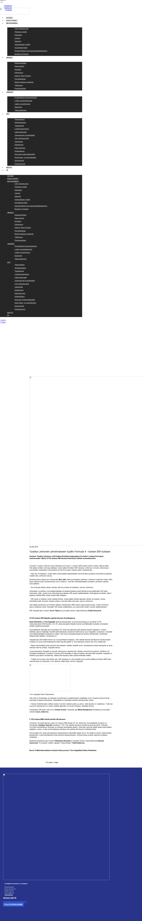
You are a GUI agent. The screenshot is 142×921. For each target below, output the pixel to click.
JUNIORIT (9, 92)
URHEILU (9, 57)
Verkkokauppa (20, 122)
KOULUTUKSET (11, 20)
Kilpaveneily (19, 66)
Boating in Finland (21, 54)
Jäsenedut (19, 142)
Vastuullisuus (20, 151)
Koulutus (18, 69)
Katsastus (18, 35)
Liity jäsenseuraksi (22, 138)
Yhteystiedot (20, 119)
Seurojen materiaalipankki (25, 154)
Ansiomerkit (19, 161)
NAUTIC (9, 167)
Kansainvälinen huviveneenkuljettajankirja (31, 51)
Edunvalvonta (20, 148)
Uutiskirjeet (19, 145)
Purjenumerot (20, 164)
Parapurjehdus (20, 88)
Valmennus (19, 73)
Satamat (18, 41)
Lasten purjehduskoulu (23, 101)
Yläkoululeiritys (21, 110)
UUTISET (9, 18)
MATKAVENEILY (12, 23)
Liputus (17, 38)
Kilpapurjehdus (20, 63)
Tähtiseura (19, 85)
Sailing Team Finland (23, 76)
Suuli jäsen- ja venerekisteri (25, 157)
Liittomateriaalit (21, 132)
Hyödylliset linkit (21, 48)
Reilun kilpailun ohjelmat (24, 82)
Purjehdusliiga (20, 79)
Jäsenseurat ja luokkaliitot (25, 135)
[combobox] (9, 2)
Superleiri (18, 107)
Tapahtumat (19, 126)
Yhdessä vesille (21, 32)
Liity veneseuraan (21, 29)
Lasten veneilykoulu (22, 104)
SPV (7, 114)
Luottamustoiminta (22, 129)
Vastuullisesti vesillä (22, 44)
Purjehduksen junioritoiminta (26, 98)
